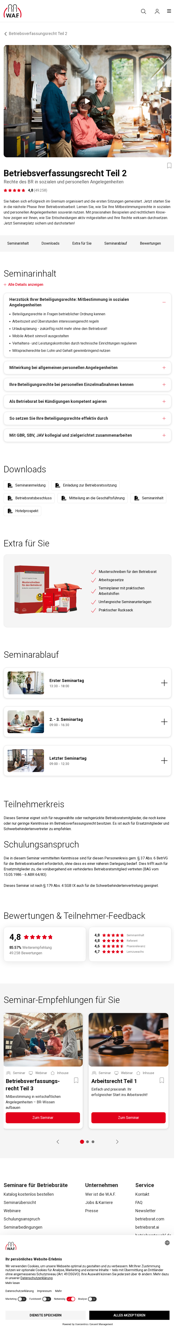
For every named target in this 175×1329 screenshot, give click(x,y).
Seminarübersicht (20, 1202)
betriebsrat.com (149, 1219)
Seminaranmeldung (30, 485)
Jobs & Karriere (99, 1202)
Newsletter (145, 1210)
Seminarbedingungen (23, 1227)
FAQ (138, 1202)
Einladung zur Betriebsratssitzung (90, 485)
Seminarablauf (115, 243)
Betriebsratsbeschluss (33, 498)
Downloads (50, 243)
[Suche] (143, 11)
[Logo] (12, 11)
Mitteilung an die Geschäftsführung (97, 498)
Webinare (12, 1210)
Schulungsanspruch (22, 1219)
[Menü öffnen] (169, 10)
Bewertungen (150, 243)
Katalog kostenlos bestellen (29, 1194)
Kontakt (142, 1194)
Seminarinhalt (18, 243)
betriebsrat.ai (147, 1227)
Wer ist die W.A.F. (100, 1194)
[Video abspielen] (87, 101)
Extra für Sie (82, 243)
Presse (91, 1210)
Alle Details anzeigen (25, 284)
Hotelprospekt (26, 511)
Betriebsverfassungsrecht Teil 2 (38, 33)
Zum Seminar (42, 1117)
